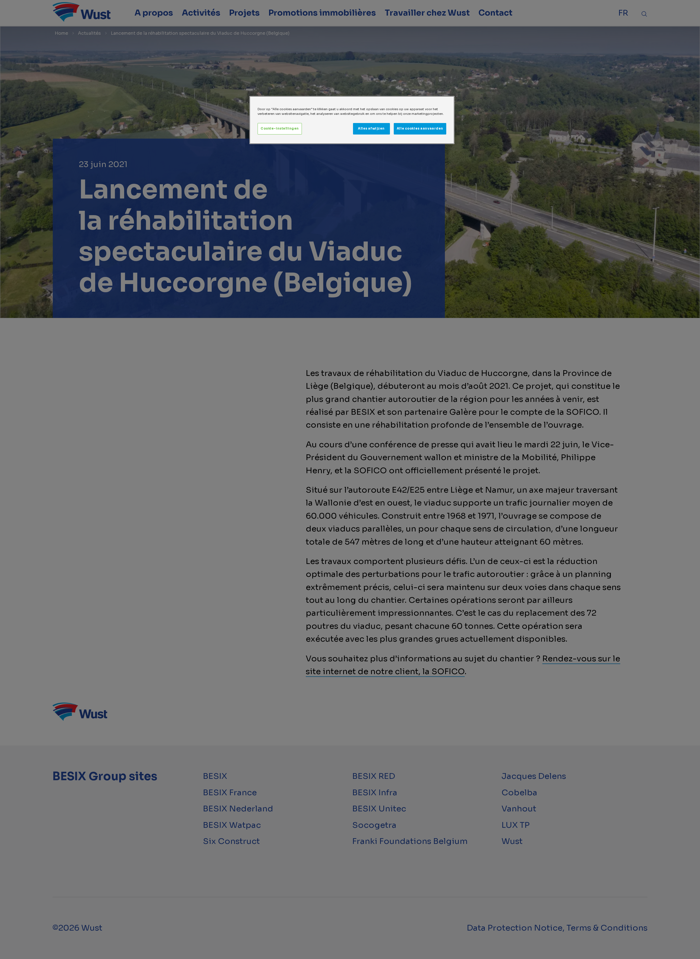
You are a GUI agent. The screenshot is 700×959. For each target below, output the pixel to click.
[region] (351, 120)
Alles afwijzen (371, 128)
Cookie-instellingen (280, 128)
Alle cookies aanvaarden (420, 128)
